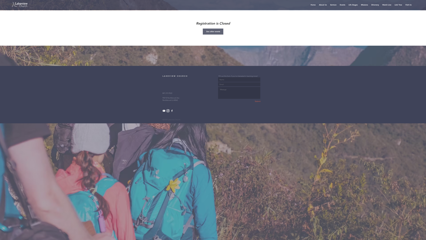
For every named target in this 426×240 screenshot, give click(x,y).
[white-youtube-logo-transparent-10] (164, 110)
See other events (213, 31)
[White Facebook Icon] (172, 110)
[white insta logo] (168, 110)
